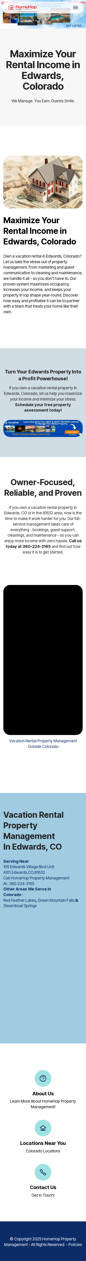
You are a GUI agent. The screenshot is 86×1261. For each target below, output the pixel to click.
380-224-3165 (21, 883)
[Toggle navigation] (75, 7)
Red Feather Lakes (19, 900)
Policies (75, 1244)
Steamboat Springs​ (20, 905)
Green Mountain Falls (56, 900)
